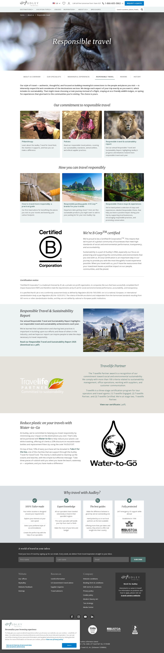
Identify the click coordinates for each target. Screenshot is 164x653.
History (137, 77)
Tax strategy (88, 603)
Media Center (88, 607)
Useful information (58, 579)
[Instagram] (78, 617)
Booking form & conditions (93, 583)
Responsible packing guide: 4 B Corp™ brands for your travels (80, 205)
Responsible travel (105, 77)
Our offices (22, 579)
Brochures (96, 9)
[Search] (142, 9)
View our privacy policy (54, 639)
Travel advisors (57, 591)
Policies (67, 141)
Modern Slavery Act (90, 599)
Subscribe (138, 559)
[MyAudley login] (68, 3)
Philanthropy (27, 141)
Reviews (123, 77)
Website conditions (90, 579)
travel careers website (130, 595)
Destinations (26, 9)
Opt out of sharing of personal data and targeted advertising (19, 646)
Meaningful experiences (79, 77)
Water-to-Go (45, 438)
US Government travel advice (62, 583)
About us (82, 9)
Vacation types (43, 9)
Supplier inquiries (57, 587)
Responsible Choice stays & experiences (123, 204)
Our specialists (54, 77)
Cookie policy (88, 595)
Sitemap (21, 591)
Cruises (57, 9)
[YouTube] (85, 617)
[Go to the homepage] (29, 3)
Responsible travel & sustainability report (121, 142)
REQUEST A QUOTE (134, 3)
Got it (69, 645)
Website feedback (25, 587)
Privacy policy (88, 591)
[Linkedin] (92, 617)
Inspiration (69, 9)
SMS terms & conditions (92, 587)
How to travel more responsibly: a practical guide (37, 205)
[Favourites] (63, 3)
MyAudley (22, 583)
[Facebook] (72, 617)
